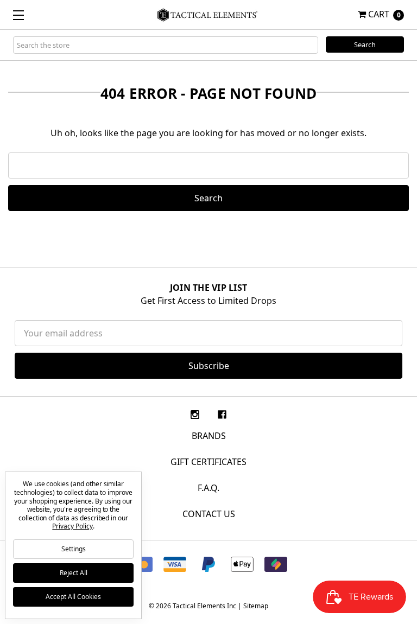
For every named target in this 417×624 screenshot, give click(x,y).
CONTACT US (208, 514)
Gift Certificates (208, 462)
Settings (73, 548)
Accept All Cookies (73, 596)
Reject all (73, 572)
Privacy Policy (72, 526)
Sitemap (255, 605)
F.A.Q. (208, 488)
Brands (209, 436)
